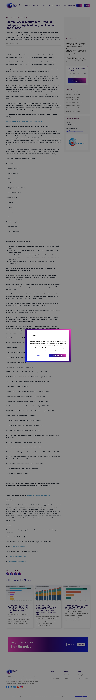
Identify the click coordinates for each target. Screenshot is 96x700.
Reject (38, 355)
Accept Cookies (57, 355)
